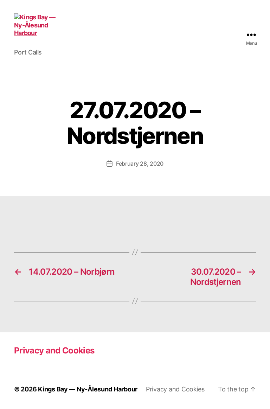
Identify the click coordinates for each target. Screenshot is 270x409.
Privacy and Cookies (54, 350)
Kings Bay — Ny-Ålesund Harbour (87, 389)
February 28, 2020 (139, 163)
